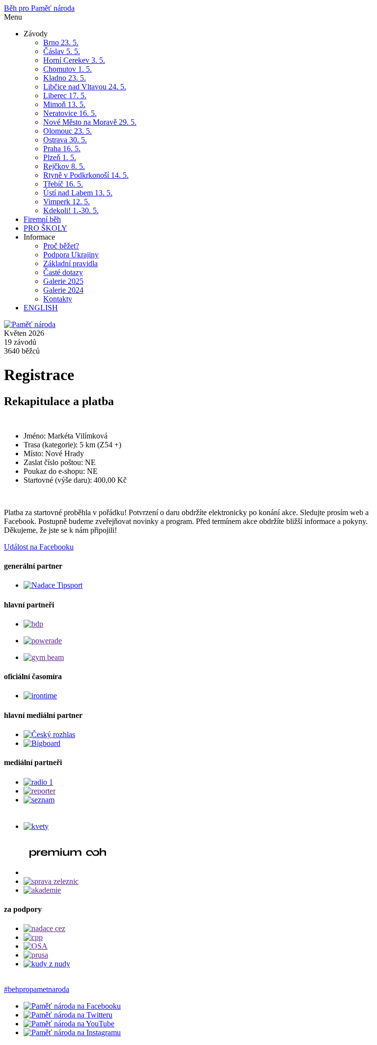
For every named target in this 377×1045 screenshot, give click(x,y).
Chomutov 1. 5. (67, 69)
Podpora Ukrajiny (71, 254)
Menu (13, 17)
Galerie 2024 (63, 290)
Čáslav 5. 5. (61, 51)
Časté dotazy (63, 272)
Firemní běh (42, 219)
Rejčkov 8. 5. (64, 166)
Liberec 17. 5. (64, 95)
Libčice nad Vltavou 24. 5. (84, 86)
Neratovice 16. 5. (70, 113)
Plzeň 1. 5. (59, 157)
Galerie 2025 (63, 281)
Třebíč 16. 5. (63, 184)
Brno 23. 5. (61, 42)
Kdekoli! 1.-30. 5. (71, 210)
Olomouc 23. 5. (67, 131)
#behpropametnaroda (36, 989)
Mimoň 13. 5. (64, 104)
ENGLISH (41, 307)
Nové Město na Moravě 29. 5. (89, 122)
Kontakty (57, 299)
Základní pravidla (70, 263)
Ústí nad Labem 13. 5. (77, 193)
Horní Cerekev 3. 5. (74, 60)
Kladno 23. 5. (64, 78)
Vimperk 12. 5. (66, 201)
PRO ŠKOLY (45, 228)
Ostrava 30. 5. (65, 140)
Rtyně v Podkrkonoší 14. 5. (86, 175)
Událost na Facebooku (39, 547)
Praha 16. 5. (62, 148)
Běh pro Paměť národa (39, 8)
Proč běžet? (61, 246)
